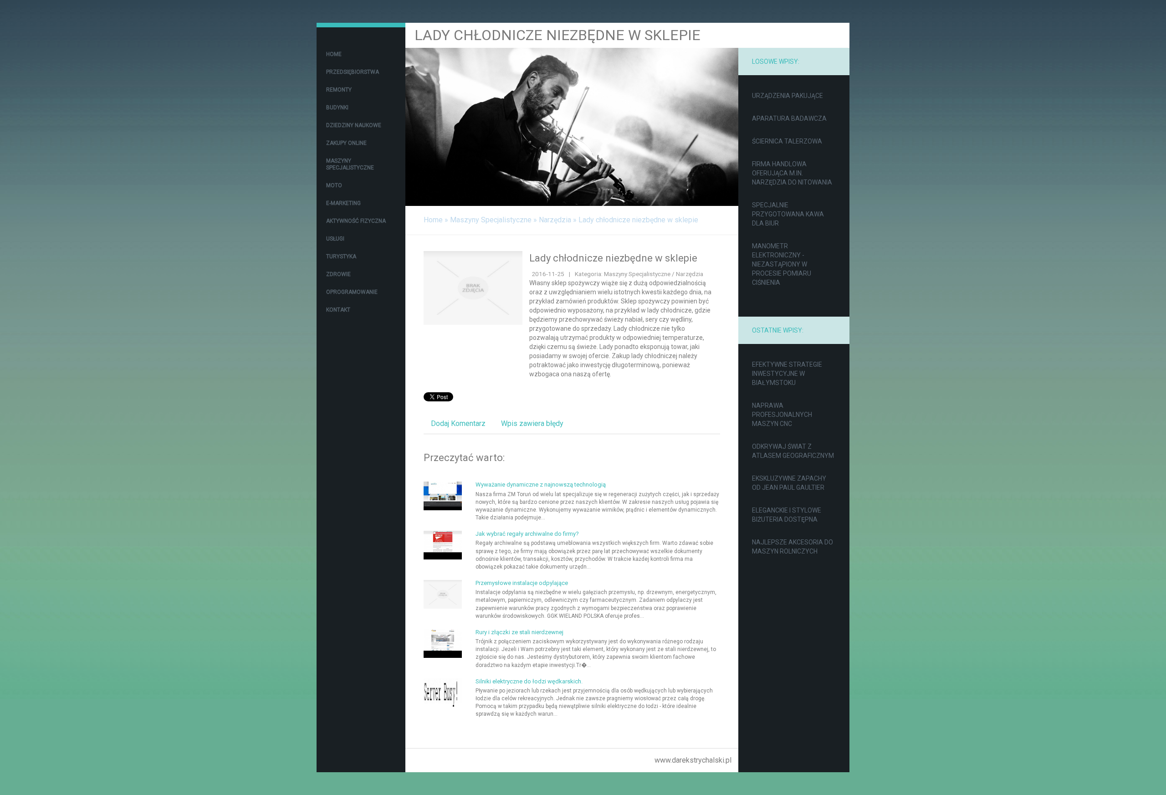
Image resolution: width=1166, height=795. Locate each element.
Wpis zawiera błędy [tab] (532, 423)
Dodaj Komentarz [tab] (458, 423)
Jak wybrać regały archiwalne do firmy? (527, 533)
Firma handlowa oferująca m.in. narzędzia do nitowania (792, 173)
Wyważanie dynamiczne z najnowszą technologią (541, 484)
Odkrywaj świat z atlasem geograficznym (793, 451)
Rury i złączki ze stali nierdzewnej (519, 632)
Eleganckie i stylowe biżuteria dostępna (786, 515)
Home (433, 219)
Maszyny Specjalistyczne (491, 219)
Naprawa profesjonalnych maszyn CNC (782, 414)
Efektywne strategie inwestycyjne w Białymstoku (787, 373)
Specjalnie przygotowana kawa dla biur (788, 214)
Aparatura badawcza (789, 118)
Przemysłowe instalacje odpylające (522, 583)
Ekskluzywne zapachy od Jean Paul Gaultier (789, 483)
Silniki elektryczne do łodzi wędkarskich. (529, 681)
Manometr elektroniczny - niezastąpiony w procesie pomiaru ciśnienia (781, 264)
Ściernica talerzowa (787, 141)
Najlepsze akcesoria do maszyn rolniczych (792, 547)
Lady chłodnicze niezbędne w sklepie (638, 219)
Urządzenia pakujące (787, 95)
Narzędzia (555, 219)
